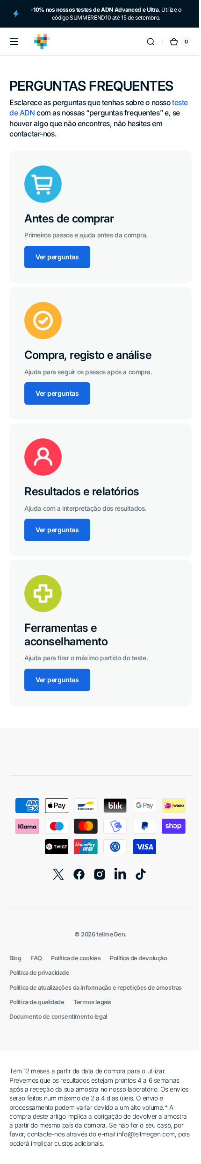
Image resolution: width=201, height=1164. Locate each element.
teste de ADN (30, 112)
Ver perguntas (57, 257)
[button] (14, 41)
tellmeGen (107, 934)
